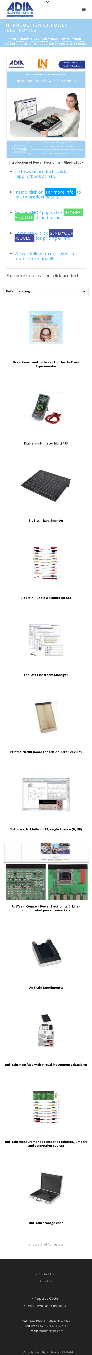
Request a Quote (46, 1298)
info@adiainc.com (51, 1331)
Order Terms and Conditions (46, 1306)
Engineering (28, 39)
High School (49, 39)
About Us (46, 1281)
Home (12, 39)
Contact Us (46, 1274)
